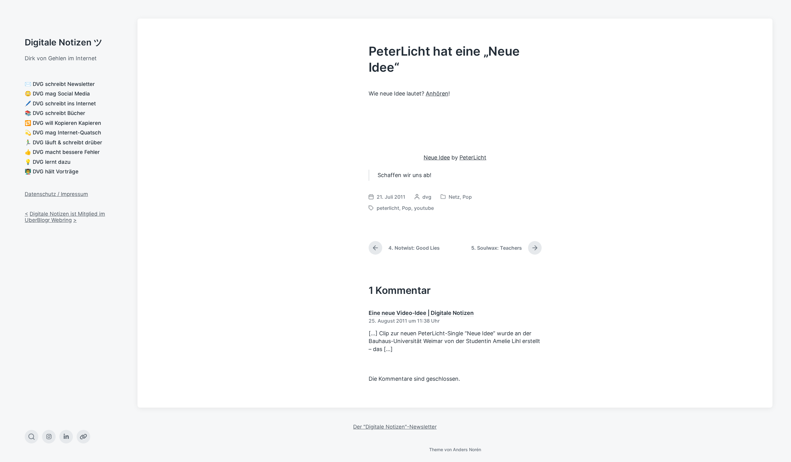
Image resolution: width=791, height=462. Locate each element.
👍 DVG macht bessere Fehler (62, 152)
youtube (424, 208)
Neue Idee (437, 157)
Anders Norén (467, 449)
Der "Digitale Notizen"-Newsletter (395, 427)
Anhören (437, 93)
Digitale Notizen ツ (64, 42)
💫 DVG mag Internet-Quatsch (63, 132)
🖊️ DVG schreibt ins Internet (60, 103)
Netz (454, 197)
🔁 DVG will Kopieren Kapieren (63, 123)
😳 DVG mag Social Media (57, 94)
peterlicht (388, 208)
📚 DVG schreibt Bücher (55, 113)
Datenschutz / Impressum (56, 194)
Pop (467, 197)
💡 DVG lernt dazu (47, 162)
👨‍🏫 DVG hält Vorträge (51, 171)
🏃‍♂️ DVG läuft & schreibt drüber (63, 142)
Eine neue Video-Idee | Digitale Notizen (421, 313)
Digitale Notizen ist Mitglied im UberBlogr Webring (65, 217)
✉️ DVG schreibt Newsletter (60, 84)
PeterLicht (472, 157)
